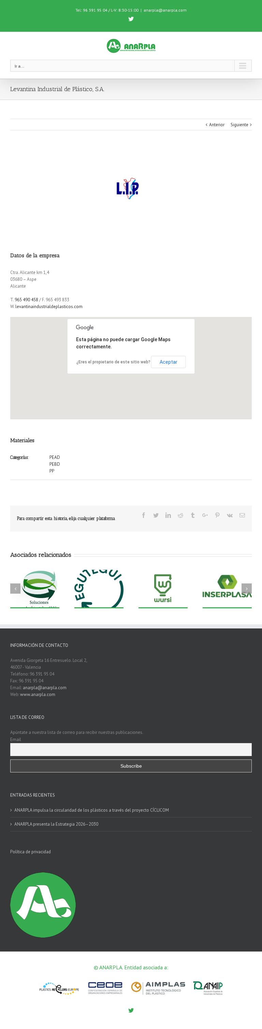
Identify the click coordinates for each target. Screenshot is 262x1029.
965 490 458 (26, 300)
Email (15, 739)
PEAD (54, 457)
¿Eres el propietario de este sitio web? (113, 362)
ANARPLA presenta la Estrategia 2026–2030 (56, 824)
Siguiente (239, 125)
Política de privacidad (30, 852)
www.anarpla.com (37, 694)
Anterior (216, 125)
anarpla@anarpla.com (165, 10)
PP (51, 471)
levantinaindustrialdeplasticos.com (49, 306)
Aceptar (168, 362)
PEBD (54, 464)
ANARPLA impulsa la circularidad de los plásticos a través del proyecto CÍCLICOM (91, 810)
